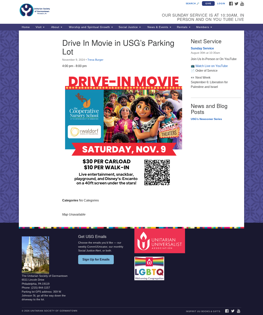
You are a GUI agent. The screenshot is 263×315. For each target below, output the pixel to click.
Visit (39, 27)
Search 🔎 (192, 3)
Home (26, 27)
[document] (131, 127)
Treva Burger (95, 59)
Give (208, 3)
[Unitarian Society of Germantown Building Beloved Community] (84, 10)
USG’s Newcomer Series (206, 119)
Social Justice (129, 27)
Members (203, 27)
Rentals (182, 27)
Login (221, 3)
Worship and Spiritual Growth (89, 27)
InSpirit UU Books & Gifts (203, 311)
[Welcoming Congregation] (149, 266)
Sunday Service (202, 48)
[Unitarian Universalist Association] (160, 240)
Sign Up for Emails (96, 259)
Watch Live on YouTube (211, 66)
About (55, 27)
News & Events (158, 27)
